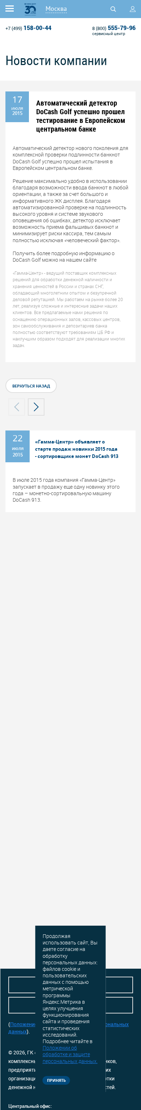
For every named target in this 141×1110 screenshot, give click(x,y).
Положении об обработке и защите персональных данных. (70, 1054)
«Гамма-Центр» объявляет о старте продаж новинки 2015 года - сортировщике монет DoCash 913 (76, 448)
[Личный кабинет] (133, 9)
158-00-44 (28, 28)
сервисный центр (108, 33)
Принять (56, 1080)
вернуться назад (31, 386)
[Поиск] (113, 9)
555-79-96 (114, 28)
